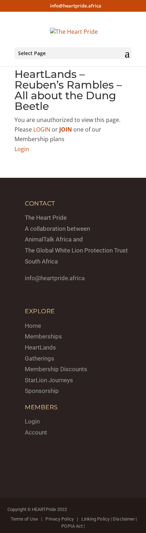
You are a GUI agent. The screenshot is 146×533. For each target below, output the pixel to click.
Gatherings (39, 358)
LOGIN (41, 129)
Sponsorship (42, 390)
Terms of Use (24, 519)
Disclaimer (124, 519)
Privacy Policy (59, 519)
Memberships (43, 336)
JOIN (65, 129)
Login (22, 149)
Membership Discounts (56, 369)
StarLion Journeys (49, 380)
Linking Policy (96, 519)
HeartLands (40, 347)
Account (36, 432)
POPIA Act (72, 526)
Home (33, 325)
